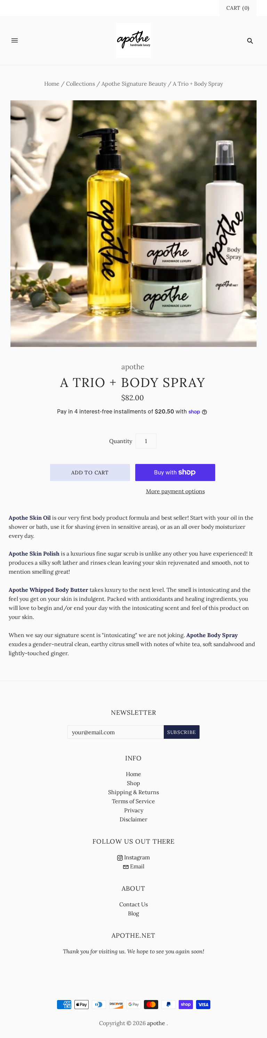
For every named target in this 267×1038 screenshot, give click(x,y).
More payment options (175, 491)
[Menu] (14, 40)
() (238, 8)
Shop (133, 783)
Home (51, 83)
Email (136, 866)
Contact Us (133, 904)
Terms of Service (133, 801)
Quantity (120, 440)
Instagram (136, 857)
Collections (80, 83)
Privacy (133, 810)
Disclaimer (133, 819)
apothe (132, 366)
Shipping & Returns (133, 792)
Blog (133, 913)
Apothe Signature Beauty (134, 83)
